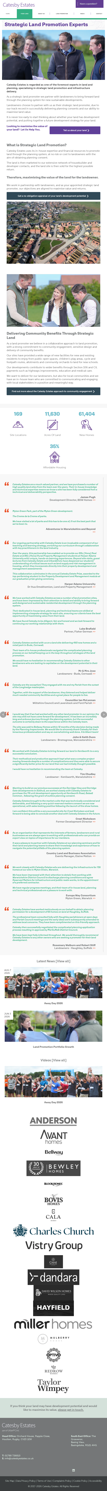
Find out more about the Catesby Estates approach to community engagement (52, 391)
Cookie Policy (80, 1480)
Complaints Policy (62, 1480)
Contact (99, 13)
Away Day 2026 (53, 1003)
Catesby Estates (19, 4)
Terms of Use (44, 1480)
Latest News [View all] (53, 961)
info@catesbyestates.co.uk (19, 1458)
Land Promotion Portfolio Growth (53, 1046)
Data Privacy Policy (25, 1480)
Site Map (9, 1480)
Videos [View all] (54, 1060)
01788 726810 (12, 1455)
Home (8, 13)
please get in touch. (71, 1410)
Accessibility (95, 1480)
